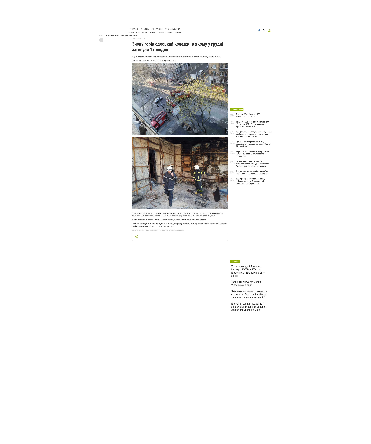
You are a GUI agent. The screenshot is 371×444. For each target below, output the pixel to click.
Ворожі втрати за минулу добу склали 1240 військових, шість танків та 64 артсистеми (252, 153)
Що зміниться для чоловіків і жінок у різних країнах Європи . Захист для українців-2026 (248, 306)
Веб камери (178, 32)
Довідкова (153, 32)
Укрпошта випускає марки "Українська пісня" (246, 283)
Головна (101, 35)
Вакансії (131, 32)
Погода (138, 32)
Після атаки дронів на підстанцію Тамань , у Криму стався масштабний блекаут (253, 172)
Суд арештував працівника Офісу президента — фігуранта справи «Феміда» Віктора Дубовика (253, 143)
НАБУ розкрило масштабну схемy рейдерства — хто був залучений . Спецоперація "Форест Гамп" (250, 181)
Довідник (158, 29)
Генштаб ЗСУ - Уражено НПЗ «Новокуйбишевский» (248, 115)
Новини (134, 29)
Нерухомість (169, 32)
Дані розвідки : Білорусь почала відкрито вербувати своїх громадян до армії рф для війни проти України (254, 134)
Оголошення (174, 29)
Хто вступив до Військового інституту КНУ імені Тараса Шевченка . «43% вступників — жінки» (248, 271)
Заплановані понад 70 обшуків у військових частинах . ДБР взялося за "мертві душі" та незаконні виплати (252, 163)
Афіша (146, 29)
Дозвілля (161, 32)
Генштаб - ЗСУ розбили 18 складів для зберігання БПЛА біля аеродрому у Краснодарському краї (252, 124)
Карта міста (145, 32)
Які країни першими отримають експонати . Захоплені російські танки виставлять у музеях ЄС (249, 294)
